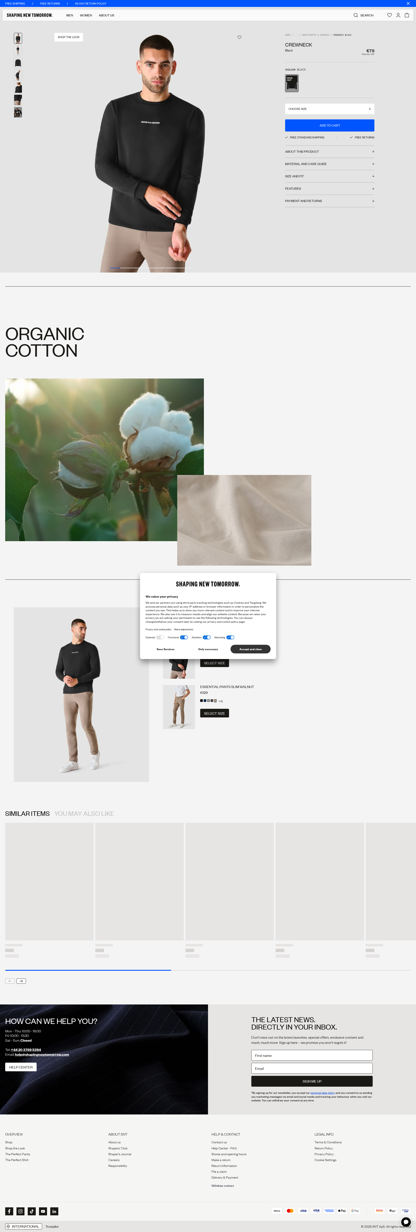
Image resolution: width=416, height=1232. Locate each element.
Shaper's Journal (119, 1153)
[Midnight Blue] (205, 700)
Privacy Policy (324, 1153)
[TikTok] (31, 1211)
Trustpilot (52, 1226)
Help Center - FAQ (224, 1147)
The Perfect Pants (17, 1153)
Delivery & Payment (224, 1177)
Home (287, 35)
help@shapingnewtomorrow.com (42, 1054)
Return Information (224, 1165)
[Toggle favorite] (239, 37)
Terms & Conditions (328, 1141)
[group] (151, 147)
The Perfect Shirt (17, 1159)
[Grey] (208, 700)
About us (114, 1141)
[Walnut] (215, 700)
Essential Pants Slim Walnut (227, 686)
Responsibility (117, 1165)
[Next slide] (21, 981)
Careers (114, 1159)
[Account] (398, 15)
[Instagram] (19, 1211)
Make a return (221, 1159)
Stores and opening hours (229, 1153)
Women (86, 15)
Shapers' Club (117, 1147)
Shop (8, 1141)
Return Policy (324, 1147)
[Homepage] (29, 15)
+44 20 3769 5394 (26, 1049)
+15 (220, 701)
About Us (106, 15)
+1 (18, 112)
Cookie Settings (325, 1159)
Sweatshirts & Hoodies (315, 35)
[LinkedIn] (53, 1211)
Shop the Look (15, 1147)
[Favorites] (389, 15)
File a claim (219, 1171)
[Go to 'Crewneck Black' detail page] (291, 83)
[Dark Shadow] (212, 700)
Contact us (219, 1141)
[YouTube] (42, 1211)
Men (69, 15)
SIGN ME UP (312, 1081)
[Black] (201, 700)
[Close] (408, 3)
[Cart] (407, 15)
